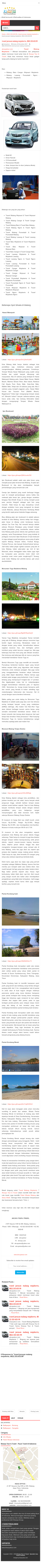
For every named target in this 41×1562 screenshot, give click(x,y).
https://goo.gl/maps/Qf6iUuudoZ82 (19, 475)
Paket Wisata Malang (28, 1195)
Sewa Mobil (6, 1198)
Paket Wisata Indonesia (11, 1440)
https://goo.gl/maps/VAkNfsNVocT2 (20, 961)
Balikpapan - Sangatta (10, 1428)
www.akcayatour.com (20, 1254)
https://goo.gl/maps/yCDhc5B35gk (19, 793)
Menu (6, 23)
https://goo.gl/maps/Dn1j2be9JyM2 (20, 359)
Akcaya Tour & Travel (9, 1193)
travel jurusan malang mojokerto (20, 46)
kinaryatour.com (23, 1557)
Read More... (24, 1297)
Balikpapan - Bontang (10, 1425)
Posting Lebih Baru (7, 1411)
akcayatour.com (7, 49)
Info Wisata (7, 1437)
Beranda (22, 1411)
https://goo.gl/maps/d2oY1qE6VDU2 (20, 1104)
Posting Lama (35, 1411)
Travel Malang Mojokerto (28, 1190)
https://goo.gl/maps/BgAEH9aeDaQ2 (20, 633)
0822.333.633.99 (6, 46)
